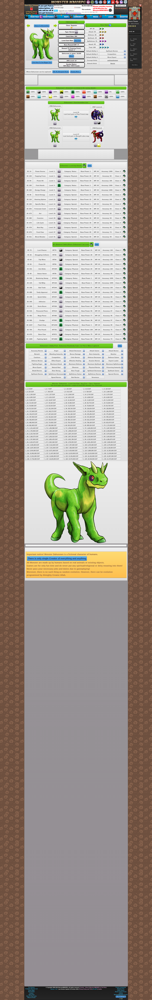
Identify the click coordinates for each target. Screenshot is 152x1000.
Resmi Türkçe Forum (120, 991)
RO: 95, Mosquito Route (60, 71)
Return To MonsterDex (42, 26)
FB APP (95, 989)
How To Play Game (31, 996)
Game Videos (120, 990)
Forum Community (121, 987)
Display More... (75, 71)
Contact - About (84, 987)
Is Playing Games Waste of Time (31, 12)
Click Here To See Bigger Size (41, 62)
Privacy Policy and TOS (85, 989)
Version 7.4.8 (121, 5)
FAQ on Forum (31, 997)
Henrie (112, 63)
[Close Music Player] (140, 5)
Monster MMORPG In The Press (98, 987)
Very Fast (77, 40)
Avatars (31, 993)
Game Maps (31, 990)
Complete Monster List (31, 988)
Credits (100, 989)
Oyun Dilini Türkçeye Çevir (31, 6)
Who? (71, 56)
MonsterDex (31, 991)
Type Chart (31, 994)
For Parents (31, 987)
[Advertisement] (76, 9)
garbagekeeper (112, 60)
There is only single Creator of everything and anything (57, 558)
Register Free (120, 988)
